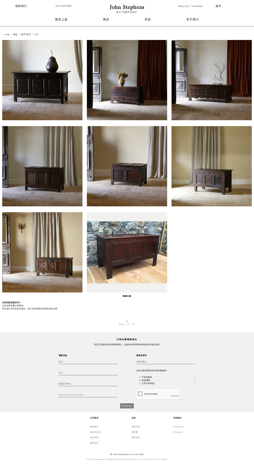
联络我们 (21, 5)
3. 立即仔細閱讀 (146, 383)
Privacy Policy (138, 459)
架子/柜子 (26, 34)
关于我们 (192, 19)
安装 (148, 19)
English (183, 5)
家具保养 (136, 437)
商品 (15, 34)
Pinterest (178, 432)
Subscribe (127, 406)
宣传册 (135, 432)
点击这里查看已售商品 (12, 305)
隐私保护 (94, 443)
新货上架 (61, 19)
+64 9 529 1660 (63, 6)
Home (7, 34)
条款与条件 (95, 432)
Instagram (178, 426)
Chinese (197, 5)
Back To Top (127, 324)
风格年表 (136, 426)
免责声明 (94, 437)
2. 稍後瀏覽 (144, 380)
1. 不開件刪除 (145, 377)
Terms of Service (155, 459)
